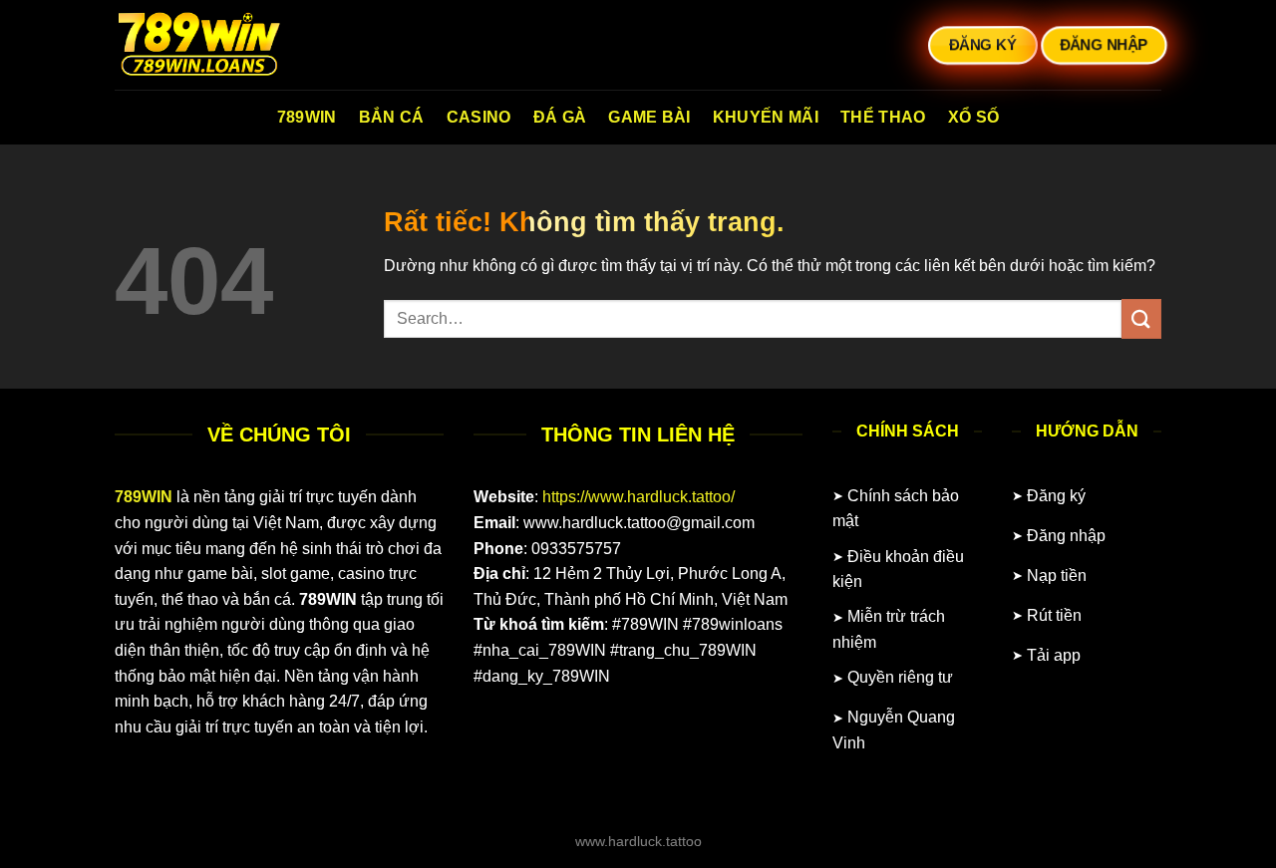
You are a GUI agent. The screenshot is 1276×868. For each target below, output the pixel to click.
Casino (479, 117)
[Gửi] (1141, 318)
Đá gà (560, 117)
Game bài (649, 117)
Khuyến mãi (765, 117)
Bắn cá (392, 117)
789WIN (307, 117)
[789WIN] (214, 45)
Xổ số (974, 117)
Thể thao (883, 117)
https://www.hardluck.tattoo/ (638, 496)
